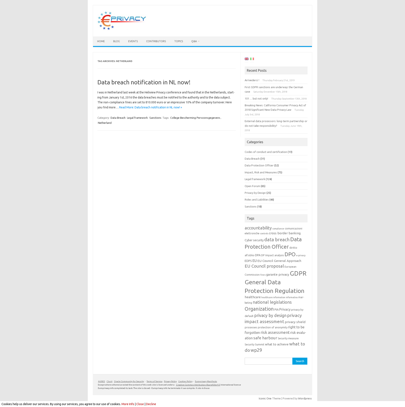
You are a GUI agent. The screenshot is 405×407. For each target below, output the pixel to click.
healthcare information (273, 297)
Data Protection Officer (259, 165)
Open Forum (252, 186)
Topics (178, 41)
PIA (276, 309)
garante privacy (277, 274)
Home (101, 41)
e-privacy (300, 255)
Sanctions (155, 117)
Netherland (105, 122)
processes (251, 327)
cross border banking (285, 233)
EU (254, 261)
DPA (258, 255)
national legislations (272, 302)
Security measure (288, 338)
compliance (278, 228)
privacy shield (295, 322)
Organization (259, 308)
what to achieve (277, 344)
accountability (258, 227)
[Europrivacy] (122, 29)
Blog (116, 41)
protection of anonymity (273, 327)
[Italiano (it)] (252, 59)
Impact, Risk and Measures (261, 172)
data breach (277, 239)
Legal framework (137, 117)
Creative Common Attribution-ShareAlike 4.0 (198, 385)
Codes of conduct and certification (266, 151)
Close (140, 404)
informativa (292, 297)
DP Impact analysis (272, 255)
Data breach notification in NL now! (143, 82)
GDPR (298, 273)
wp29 (256, 350)
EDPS (248, 261)
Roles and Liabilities (257, 199)
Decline (151, 404)
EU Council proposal (264, 266)
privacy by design (270, 315)
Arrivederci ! (252, 80)
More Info (128, 404)
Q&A (194, 41)
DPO (290, 254)
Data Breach (118, 117)
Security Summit (254, 344)
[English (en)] (246, 59)
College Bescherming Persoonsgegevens (195, 117)
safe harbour (265, 338)
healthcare (253, 297)
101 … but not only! (256, 98)
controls (264, 233)
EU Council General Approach (279, 261)
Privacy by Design (255, 192)
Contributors (156, 41)
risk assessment (275, 332)
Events (133, 41)
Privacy (284, 309)
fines (263, 275)
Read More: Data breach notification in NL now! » (150, 107)
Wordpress (305, 398)
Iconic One (265, 398)
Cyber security (254, 240)
